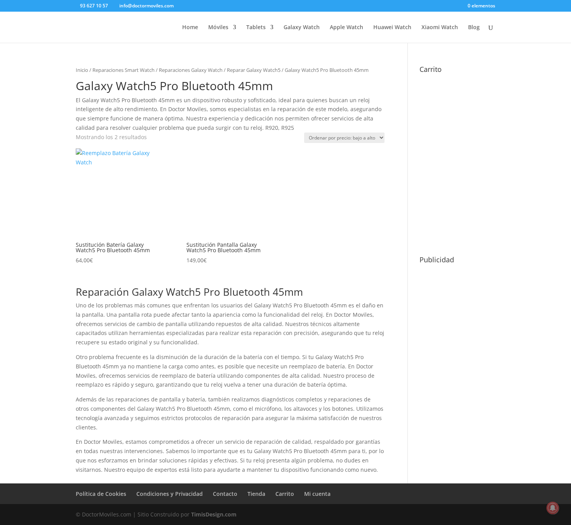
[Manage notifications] (553, 508)
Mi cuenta (317, 493)
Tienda (256, 493)
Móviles (218, 27)
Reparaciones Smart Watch (123, 69)
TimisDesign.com (214, 514)
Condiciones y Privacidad (169, 493)
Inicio (82, 69)
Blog (474, 27)
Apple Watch (346, 27)
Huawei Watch (392, 27)
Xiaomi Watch (439, 27)
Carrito (284, 493)
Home (190, 27)
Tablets (256, 27)
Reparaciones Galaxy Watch (191, 69)
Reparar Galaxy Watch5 (253, 69)
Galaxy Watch (302, 27)
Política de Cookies (101, 493)
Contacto (225, 493)
